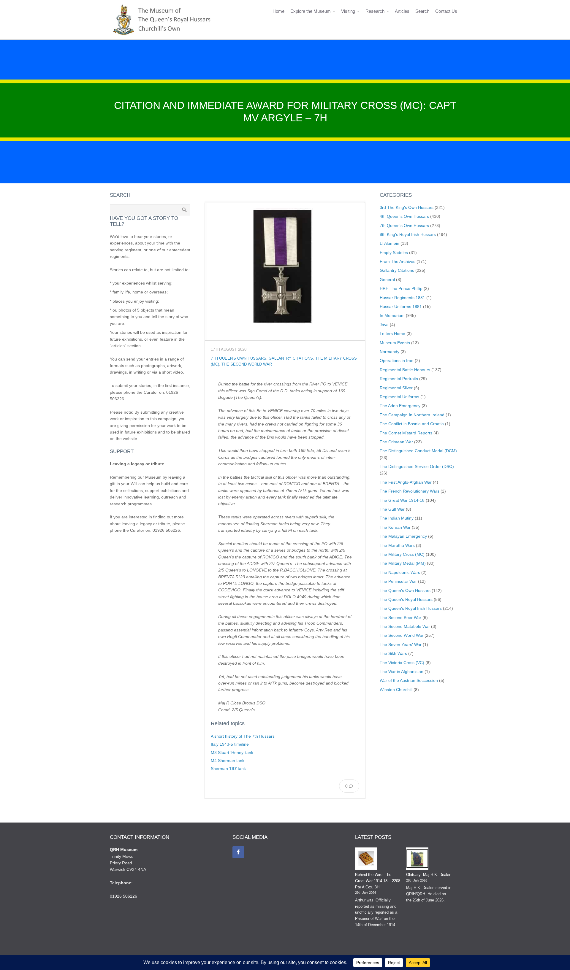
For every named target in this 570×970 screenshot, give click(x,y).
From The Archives (397, 261)
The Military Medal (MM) (403, 563)
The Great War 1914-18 (402, 500)
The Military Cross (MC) (402, 554)
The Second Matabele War (405, 626)
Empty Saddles (394, 252)
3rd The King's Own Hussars (406, 207)
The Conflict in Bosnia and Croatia (412, 423)
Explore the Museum (310, 11)
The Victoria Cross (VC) (402, 662)
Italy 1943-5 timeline (230, 744)
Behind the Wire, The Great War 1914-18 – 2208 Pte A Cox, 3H (377, 880)
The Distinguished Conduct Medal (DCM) (418, 450)
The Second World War (246, 364)
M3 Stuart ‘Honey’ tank (232, 752)
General (387, 279)
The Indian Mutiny (397, 518)
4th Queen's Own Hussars (404, 216)
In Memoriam (392, 315)
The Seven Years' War (401, 644)
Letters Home (392, 333)
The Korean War (395, 527)
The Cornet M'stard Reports (406, 433)
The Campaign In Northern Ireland (412, 414)
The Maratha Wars (397, 545)
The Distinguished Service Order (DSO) (417, 466)
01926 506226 (123, 896)
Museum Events (395, 342)
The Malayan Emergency (403, 536)
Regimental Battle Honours (405, 369)
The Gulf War (392, 509)
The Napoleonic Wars (400, 572)
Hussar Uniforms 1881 (401, 306)
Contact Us (446, 11)
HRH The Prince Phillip (401, 288)
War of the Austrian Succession (409, 680)
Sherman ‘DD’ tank (228, 768)
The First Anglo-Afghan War (406, 482)
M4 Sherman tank (227, 760)
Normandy (389, 351)
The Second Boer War (400, 617)
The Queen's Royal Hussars (406, 599)
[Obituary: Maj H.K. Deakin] (417, 859)
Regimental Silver (396, 387)
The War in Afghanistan (401, 671)
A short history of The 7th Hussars (243, 736)
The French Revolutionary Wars (409, 491)
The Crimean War (396, 441)
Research (374, 11)
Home (278, 11)
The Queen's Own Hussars (405, 590)
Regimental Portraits (399, 378)
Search (422, 11)
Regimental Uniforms (399, 396)
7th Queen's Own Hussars (238, 358)
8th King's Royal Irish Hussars (408, 234)
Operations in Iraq (397, 360)
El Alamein (389, 243)
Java (384, 324)
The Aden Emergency (400, 405)
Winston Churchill (396, 689)
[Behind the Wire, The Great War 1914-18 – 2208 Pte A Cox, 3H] (366, 859)
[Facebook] (238, 852)
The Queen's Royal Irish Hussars (411, 608)
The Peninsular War (398, 581)
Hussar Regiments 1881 (402, 297)
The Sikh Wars (393, 653)
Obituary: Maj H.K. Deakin (428, 874)
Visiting (348, 11)
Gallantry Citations (291, 358)
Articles (402, 11)
